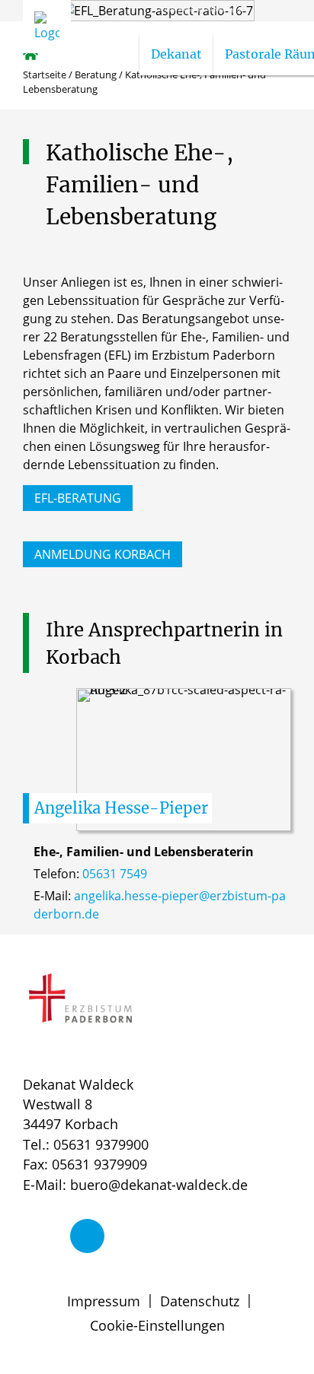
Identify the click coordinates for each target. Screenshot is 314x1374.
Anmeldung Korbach (102, 554)
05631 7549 (114, 873)
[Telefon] (87, 1236)
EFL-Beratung (77, 498)
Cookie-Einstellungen (157, 1325)
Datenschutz (199, 1301)
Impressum (103, 1301)
